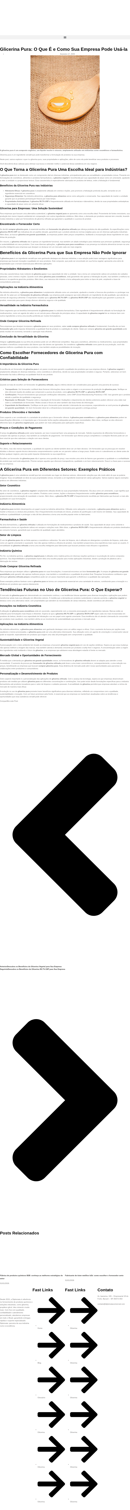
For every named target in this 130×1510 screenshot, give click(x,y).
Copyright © (5, 1507)
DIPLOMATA (20, 1507)
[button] (65, 37)
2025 (12, 1507)
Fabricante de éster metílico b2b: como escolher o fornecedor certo (94, 1275)
